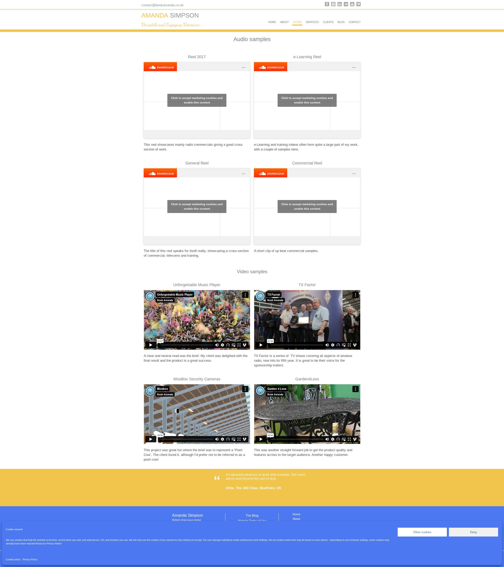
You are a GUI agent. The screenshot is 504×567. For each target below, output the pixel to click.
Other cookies (422, 532)
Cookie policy (13, 559)
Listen (297, 22)
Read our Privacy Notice (49, 543)
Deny (473, 532)
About (284, 22)
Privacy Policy (29, 559)
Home (272, 22)
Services (312, 22)
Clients (328, 22)
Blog (341, 22)
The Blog (252, 515)
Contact (355, 22)
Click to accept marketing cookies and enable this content (197, 100)
